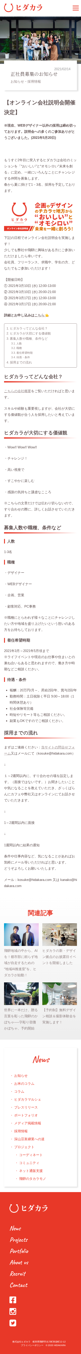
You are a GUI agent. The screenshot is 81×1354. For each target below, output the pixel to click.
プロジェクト (24, 1147)
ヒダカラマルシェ (27, 1099)
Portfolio (18, 1251)
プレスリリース (26, 1107)
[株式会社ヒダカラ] (23, 11)
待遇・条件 (23, 357)
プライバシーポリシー (32, 1345)
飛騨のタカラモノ (32, 1179)
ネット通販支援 (31, 1171)
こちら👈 (41, 315)
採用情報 (34, 81)
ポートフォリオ (26, 1115)
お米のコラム (24, 1083)
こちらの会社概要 (17, 391)
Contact (18, 1285)
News (40, 1060)
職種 (19, 348)
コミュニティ (29, 1163)
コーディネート (31, 1155)
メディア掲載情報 (27, 1123)
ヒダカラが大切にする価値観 (30, 333)
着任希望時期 (24, 352)
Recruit (17, 1273)
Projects (18, 1239)
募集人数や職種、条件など (29, 338)
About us (18, 1262)
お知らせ (17, 81)
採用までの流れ (21, 362)
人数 (19, 343)
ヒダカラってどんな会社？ (29, 328)
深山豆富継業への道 (29, 1139)
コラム (19, 1091)
